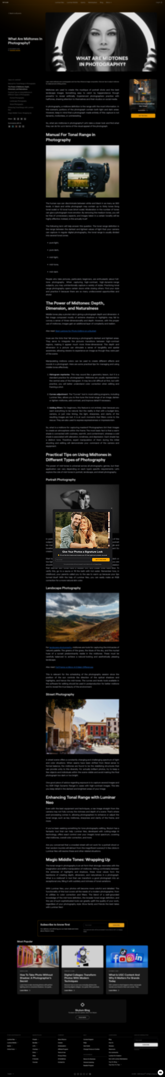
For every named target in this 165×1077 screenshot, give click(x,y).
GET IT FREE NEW (101, 559)
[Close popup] (111, 508)
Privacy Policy (97, 564)
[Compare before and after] (82, 530)
